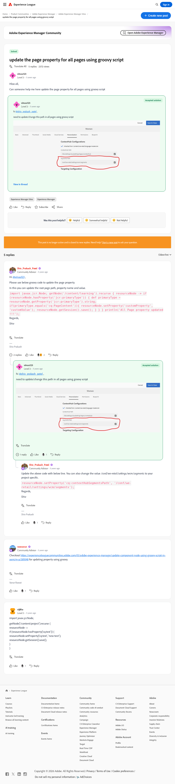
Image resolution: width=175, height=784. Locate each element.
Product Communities (20, 14)
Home (5, 14)
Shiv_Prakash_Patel (27, 268)
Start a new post (110, 242)
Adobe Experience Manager (43, 14)
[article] (87, 312)
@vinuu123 (19, 277)
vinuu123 (21, 73)
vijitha (20, 609)
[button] (156, 15)
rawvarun (22, 546)
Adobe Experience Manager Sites (72, 14)
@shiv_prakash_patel (26, 111)
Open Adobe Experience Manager (145, 32)
